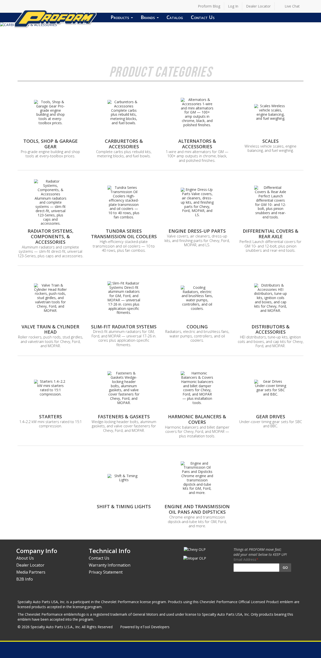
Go (285, 567)
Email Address (244, 559)
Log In (233, 6)
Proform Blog (209, 6)
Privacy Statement (106, 572)
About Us (25, 558)
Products (120, 17)
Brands (148, 17)
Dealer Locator (258, 6)
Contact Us (203, 17)
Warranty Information (109, 565)
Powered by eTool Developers (145, 626)
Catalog (175, 17)
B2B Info (24, 579)
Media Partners (30, 572)
